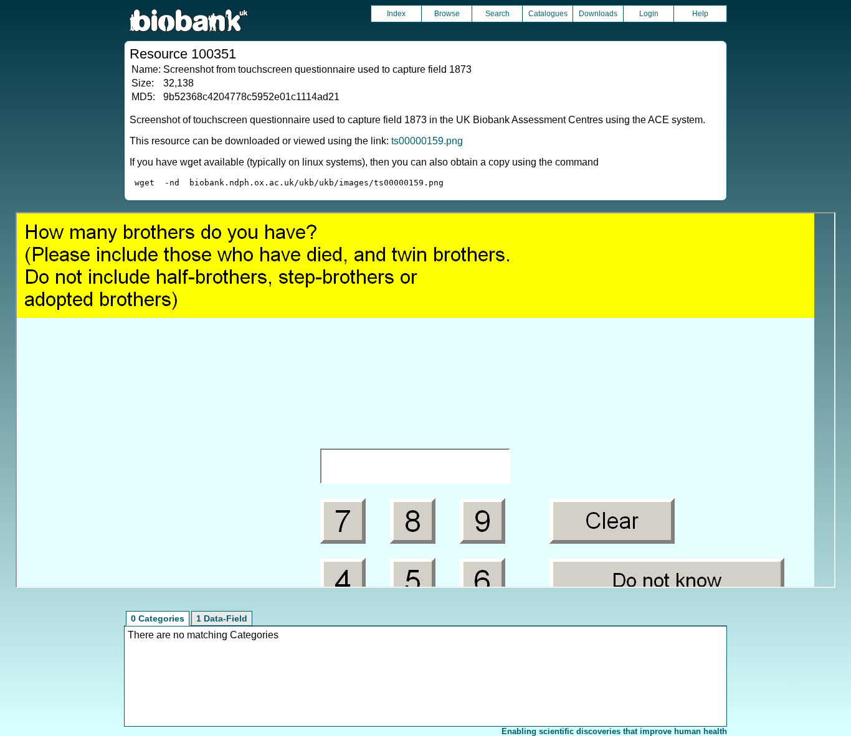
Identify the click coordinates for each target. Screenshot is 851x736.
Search (497, 13)
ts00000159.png (427, 141)
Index (396, 13)
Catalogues (548, 13)
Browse (447, 13)
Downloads (598, 13)
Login (648, 13)
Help (700, 13)
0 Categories (157, 618)
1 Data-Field (221, 618)
